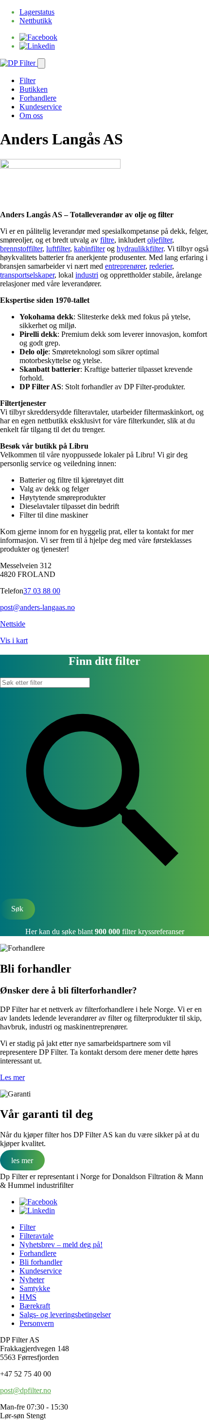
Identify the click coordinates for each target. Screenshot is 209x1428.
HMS (27, 1297)
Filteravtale (36, 1236)
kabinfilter (89, 248)
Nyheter (31, 1279)
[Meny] (41, 63)
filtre (107, 240)
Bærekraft (34, 1306)
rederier (160, 266)
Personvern (36, 1323)
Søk (17, 909)
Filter (27, 80)
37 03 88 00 (41, 591)
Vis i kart (14, 640)
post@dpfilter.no (25, 1390)
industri (86, 275)
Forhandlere (37, 98)
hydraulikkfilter (140, 248)
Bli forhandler (40, 1262)
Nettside (12, 624)
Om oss (31, 115)
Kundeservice (40, 107)
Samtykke (34, 1288)
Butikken (33, 89)
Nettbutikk (35, 21)
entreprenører (125, 266)
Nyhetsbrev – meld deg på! (61, 1244)
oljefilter (159, 240)
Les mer (12, 1077)
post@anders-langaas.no (37, 607)
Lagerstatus (36, 12)
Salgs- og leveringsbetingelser (65, 1314)
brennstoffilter (21, 248)
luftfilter (58, 248)
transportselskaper (27, 275)
